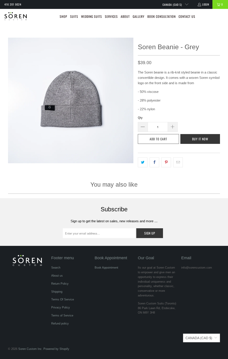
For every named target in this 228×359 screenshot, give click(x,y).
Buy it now (200, 139)
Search (55, 267)
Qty (140, 117)
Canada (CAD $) (173, 4)
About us (57, 275)
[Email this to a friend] (178, 162)
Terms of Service (62, 315)
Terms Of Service (62, 299)
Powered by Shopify (56, 349)
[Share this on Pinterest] (166, 162)
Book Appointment (106, 267)
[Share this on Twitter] (142, 162)
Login (205, 4)
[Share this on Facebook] (154, 162)
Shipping (56, 291)
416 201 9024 (12, 4)
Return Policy (60, 283)
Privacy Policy (60, 307)
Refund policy (60, 323)
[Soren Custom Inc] (15, 16)
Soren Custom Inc (30, 349)
